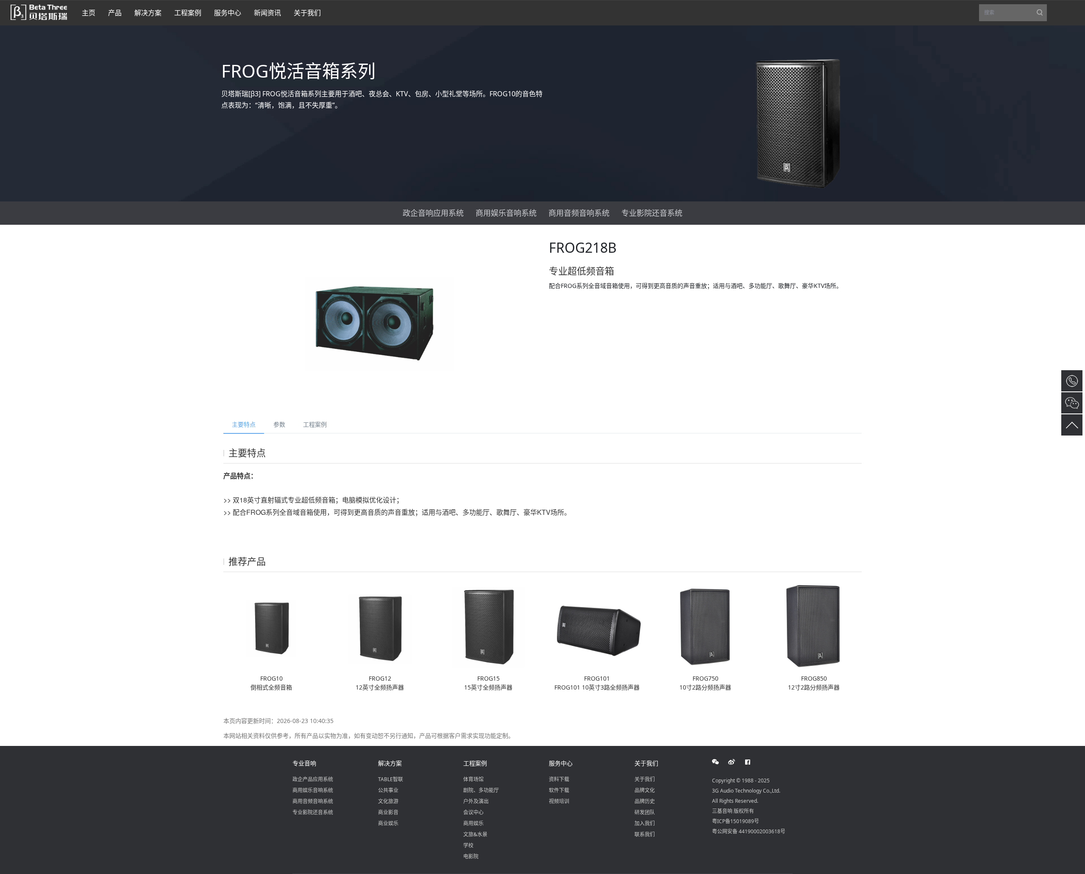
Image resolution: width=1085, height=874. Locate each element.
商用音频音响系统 (578, 213)
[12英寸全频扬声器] (380, 626)
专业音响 (304, 763)
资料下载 (559, 779)
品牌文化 (644, 790)
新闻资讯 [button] (267, 12)
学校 (468, 845)
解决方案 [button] (147, 12)
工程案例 (315, 424)
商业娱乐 (388, 823)
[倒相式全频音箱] (271, 626)
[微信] (720, 762)
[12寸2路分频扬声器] (814, 626)
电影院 (471, 856)
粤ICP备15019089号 (735, 821)
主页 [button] (88, 12)
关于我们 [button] (307, 12)
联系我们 (644, 834)
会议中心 (473, 812)
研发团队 (644, 812)
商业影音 (388, 812)
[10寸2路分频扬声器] (705, 626)
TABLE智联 (390, 779)
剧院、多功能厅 (481, 790)
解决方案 (390, 763)
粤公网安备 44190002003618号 (748, 831)
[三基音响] (38, 11)
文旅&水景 (475, 834)
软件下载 (559, 790)
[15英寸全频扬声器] (488, 626)
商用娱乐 (473, 823)
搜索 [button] (1015, 15)
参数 (279, 424)
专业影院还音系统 (651, 213)
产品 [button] (115, 12)
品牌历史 (644, 801)
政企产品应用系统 (312, 779)
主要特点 (244, 424)
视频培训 (559, 801)
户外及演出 (476, 801)
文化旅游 (388, 801)
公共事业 (388, 790)
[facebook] (752, 762)
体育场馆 (473, 779)
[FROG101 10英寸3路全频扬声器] (597, 626)
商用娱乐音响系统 (506, 213)
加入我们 (644, 823)
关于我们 (646, 763)
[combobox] (1013, 13)
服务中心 (561, 763)
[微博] (736, 762)
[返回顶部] (1071, 425)
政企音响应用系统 (433, 213)
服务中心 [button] (227, 12)
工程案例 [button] (187, 12)
